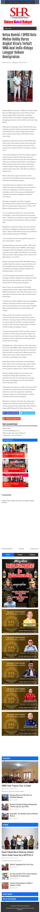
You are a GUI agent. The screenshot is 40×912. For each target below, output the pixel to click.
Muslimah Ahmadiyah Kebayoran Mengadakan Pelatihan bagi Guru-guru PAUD (23, 805)
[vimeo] (16, 2)
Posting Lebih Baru (7, 548)
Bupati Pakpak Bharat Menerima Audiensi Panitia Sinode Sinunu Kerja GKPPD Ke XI (17, 853)
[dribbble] (24, 2)
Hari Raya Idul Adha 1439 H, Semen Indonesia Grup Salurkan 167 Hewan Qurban (23, 875)
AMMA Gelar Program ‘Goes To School (16, 785)
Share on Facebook (12, 413)
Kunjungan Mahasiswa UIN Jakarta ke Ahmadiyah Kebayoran (21, 796)
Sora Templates (16, 908)
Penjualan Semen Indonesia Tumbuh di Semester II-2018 (21, 884)
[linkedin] (28, 2)
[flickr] (20, 2)
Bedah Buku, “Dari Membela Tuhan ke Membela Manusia (24, 814)
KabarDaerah (24, 62)
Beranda (21, 548)
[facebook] (7, 2)
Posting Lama (34, 548)
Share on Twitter (29, 413)
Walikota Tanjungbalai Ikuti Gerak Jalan (21, 864)
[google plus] (33, 2)
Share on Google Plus (13, 418)
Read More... (15, 788)
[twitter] (11, 2)
